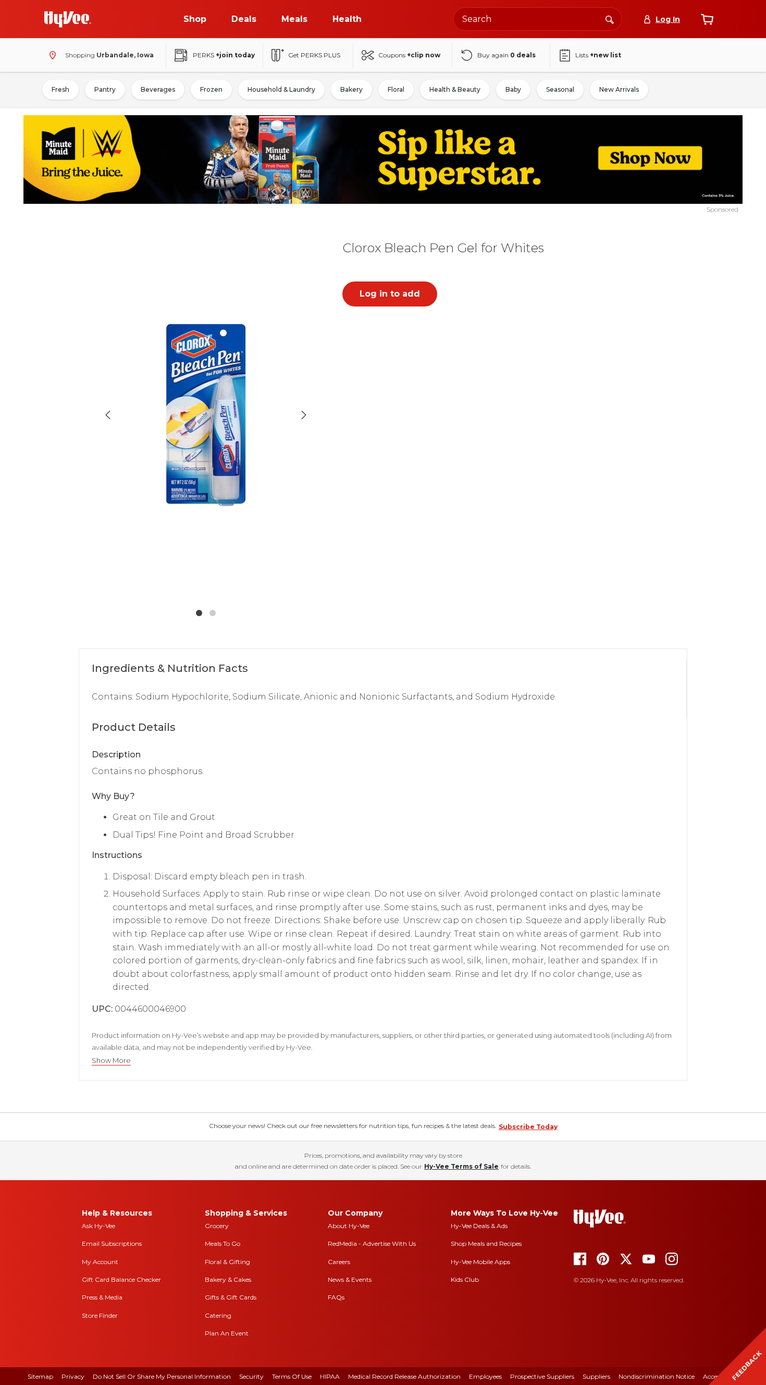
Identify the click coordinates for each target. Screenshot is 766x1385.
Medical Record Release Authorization (404, 1376)
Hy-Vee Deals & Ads (479, 1226)
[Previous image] (108, 415)
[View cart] (707, 19)
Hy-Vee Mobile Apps (480, 1262)
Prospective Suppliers (542, 1376)
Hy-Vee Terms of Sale (461, 1166)
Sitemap (40, 1376)
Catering (218, 1315)
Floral (396, 89)
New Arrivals (619, 89)
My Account (100, 1262)
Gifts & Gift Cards (230, 1297)
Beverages (158, 89)
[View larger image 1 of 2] (206, 414)
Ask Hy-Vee (98, 1226)
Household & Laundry (281, 89)
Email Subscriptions (112, 1243)
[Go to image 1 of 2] (199, 613)
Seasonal (560, 89)
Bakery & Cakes (228, 1279)
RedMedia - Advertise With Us (372, 1243)
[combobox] (537, 19)
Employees (485, 1376)
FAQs (336, 1297)
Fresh (60, 89)
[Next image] (304, 415)
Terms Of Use (292, 1376)
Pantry (105, 89)
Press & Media (102, 1297)
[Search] (609, 19)
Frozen (211, 89)
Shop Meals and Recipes (486, 1243)
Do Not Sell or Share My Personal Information (162, 1376)
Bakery (351, 89)
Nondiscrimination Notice (657, 1376)
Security (251, 1376)
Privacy (72, 1376)
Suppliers (596, 1376)
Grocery (217, 1226)
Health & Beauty (454, 89)
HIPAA (330, 1376)
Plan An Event (227, 1333)
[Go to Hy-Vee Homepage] (67, 19)
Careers (339, 1262)
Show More (111, 1060)
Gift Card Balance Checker (121, 1279)
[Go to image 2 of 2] (212, 613)
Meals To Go (222, 1243)
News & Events (350, 1279)
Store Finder (100, 1315)
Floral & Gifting (227, 1262)
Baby (513, 89)
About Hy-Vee (348, 1226)
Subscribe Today (528, 1127)
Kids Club (465, 1279)
